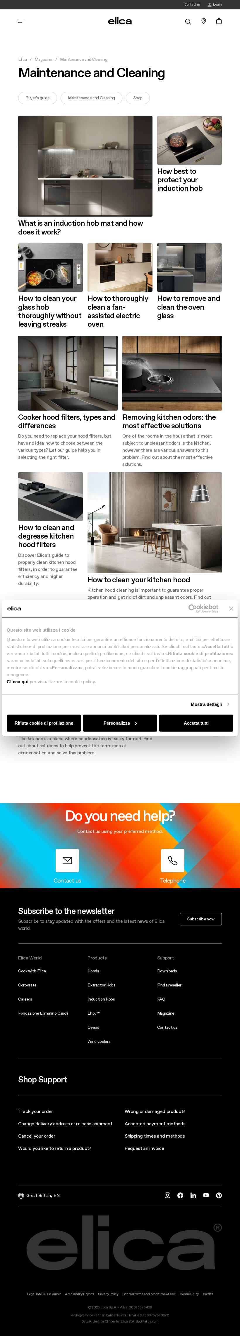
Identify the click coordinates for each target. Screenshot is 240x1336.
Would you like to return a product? (54, 1148)
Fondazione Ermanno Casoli (43, 1013)
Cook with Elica (32, 971)
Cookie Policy (189, 1294)
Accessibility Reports (79, 1294)
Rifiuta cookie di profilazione (44, 722)
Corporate (27, 985)
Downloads (167, 971)
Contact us (167, 1027)
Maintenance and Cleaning (91, 98)
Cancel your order (36, 1136)
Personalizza (117, 722)
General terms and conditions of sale (149, 1294)
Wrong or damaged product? (155, 1111)
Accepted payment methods (155, 1123)
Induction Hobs (101, 999)
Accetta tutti (196, 722)
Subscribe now (201, 919)
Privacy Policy (108, 1294)
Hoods (93, 971)
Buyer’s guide (37, 98)
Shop (138, 98)
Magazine (43, 59)
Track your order (35, 1111)
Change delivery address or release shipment (65, 1123)
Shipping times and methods (155, 1136)
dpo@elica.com (147, 1321)
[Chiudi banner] (231, 609)
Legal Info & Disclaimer (44, 1294)
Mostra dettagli (206, 704)
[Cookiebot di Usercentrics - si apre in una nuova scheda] (192, 608)
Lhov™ (94, 1013)
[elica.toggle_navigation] (21, 21)
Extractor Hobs (102, 985)
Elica (22, 59)
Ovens (93, 1027)
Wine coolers (99, 1041)
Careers (25, 999)
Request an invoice (144, 1148)
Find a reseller (169, 985)
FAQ (161, 999)
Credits (208, 1294)
